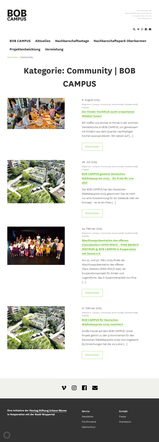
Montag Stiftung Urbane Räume (48, 410)
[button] (7, 435)
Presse (122, 416)
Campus (95, 104)
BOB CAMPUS (20, 41)
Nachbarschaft (131, 104)
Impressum (125, 421)
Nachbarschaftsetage (72, 41)
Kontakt (123, 411)
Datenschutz (88, 427)
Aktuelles (42, 41)
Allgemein (86, 104)
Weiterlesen (92, 146)
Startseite (12, 57)
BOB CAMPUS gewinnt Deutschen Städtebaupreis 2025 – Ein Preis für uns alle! (108, 178)
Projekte (85, 107)
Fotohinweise (89, 421)
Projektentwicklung (25, 49)
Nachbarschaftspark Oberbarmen (120, 41)
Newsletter (87, 416)
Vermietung (54, 49)
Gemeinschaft (117, 104)
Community (105, 104)
